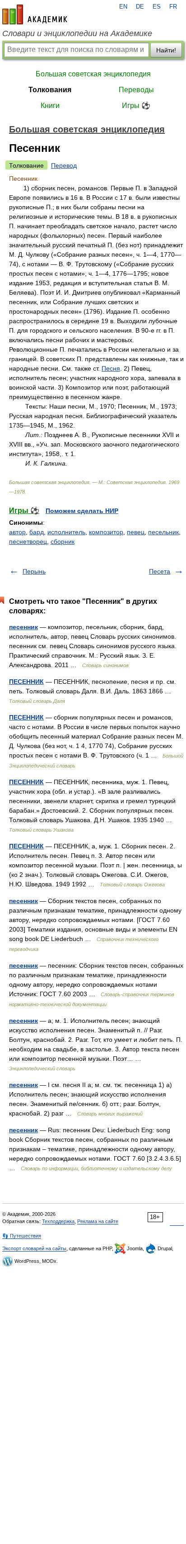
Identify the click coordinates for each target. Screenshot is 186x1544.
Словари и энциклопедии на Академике (77, 33)
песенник (23, 627)
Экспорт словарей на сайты (34, 1248)
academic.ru (34, 14)
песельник (163, 532)
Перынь (34, 571)
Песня (111, 368)
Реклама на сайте (97, 1221)
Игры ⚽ (136, 105)
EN (123, 7)
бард (36, 532)
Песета (159, 571)
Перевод (64, 165)
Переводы (136, 90)
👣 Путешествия (21, 1235)
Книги (50, 105)
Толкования (49, 90)
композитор (106, 532)
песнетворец (28, 541)
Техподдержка (58, 1221)
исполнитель (66, 532)
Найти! (166, 50)
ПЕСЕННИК (26, 681)
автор (17, 532)
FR (173, 7)
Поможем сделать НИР (82, 510)
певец (135, 532)
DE (140, 7)
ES (157, 7)
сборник (62, 541)
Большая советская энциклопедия (93, 74)
